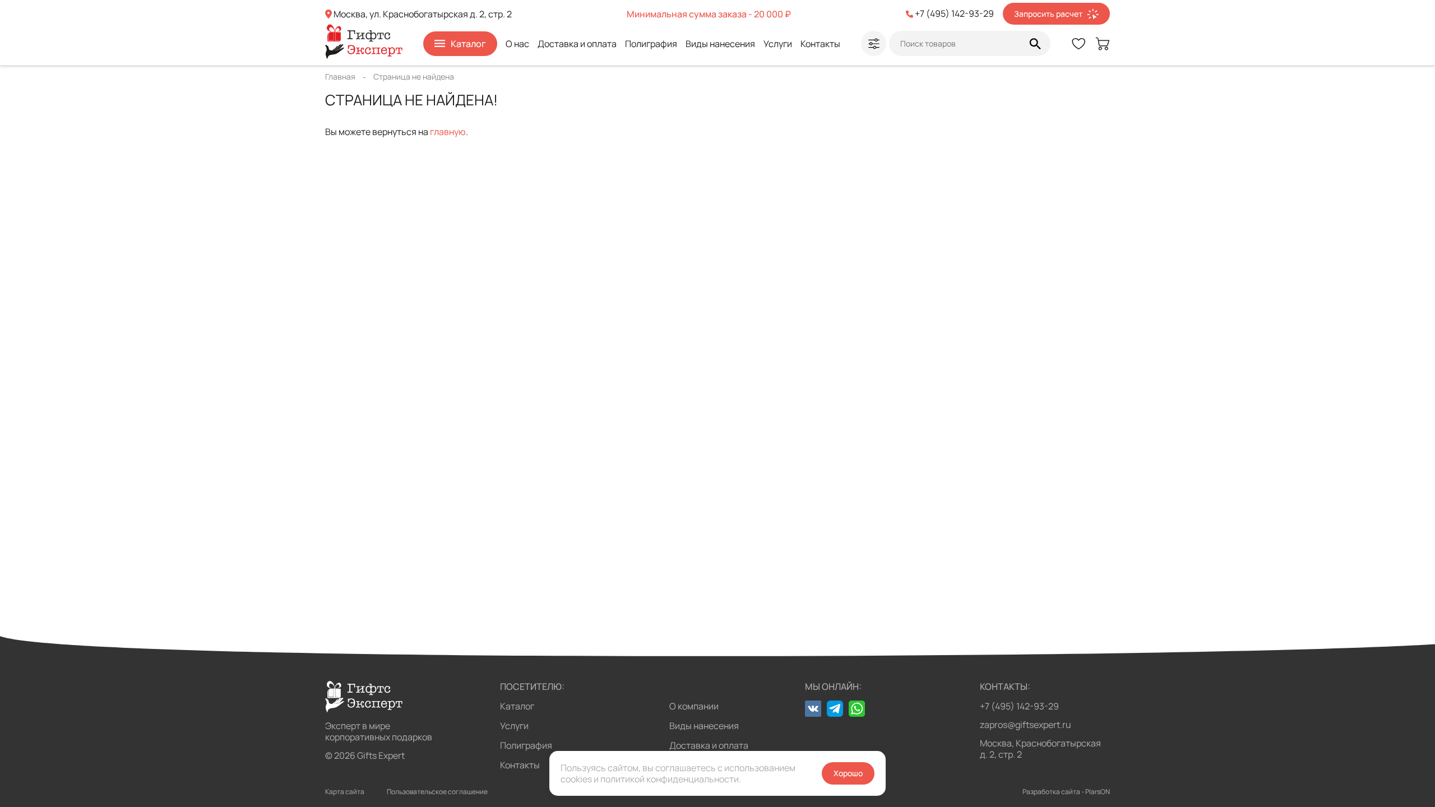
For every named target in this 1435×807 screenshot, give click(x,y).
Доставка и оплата (577, 43)
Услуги (777, 43)
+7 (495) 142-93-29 (1019, 706)
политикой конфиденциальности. (670, 779)
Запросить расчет (1048, 13)
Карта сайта (344, 791)
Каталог (517, 706)
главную (448, 132)
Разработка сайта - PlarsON (1066, 791)
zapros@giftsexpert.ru (1025, 724)
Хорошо (848, 773)
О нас (517, 43)
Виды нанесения (720, 43)
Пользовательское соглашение (437, 791)
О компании (694, 706)
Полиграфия (651, 43)
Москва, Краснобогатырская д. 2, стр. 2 (1040, 748)
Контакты (820, 43)
